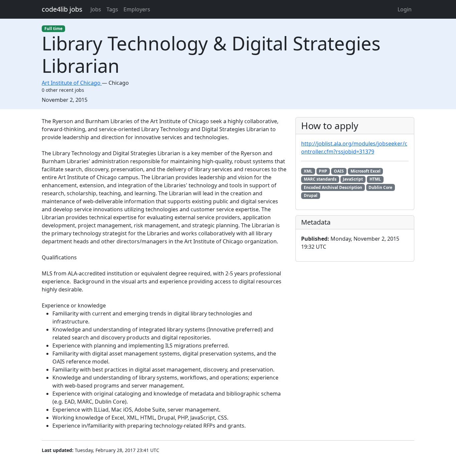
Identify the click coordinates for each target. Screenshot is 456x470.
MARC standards (320, 179)
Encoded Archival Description (333, 187)
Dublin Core (380, 187)
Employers (137, 9)
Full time (53, 28)
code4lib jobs (62, 9)
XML (308, 171)
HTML (375, 179)
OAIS (339, 171)
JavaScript (353, 179)
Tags (112, 9)
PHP (323, 171)
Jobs (95, 9)
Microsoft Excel (366, 171)
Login (405, 9)
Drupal (310, 195)
